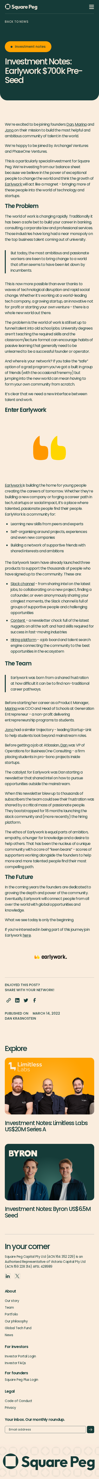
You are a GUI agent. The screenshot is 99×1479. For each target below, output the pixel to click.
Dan (70, 124)
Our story (12, 1301)
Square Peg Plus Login (21, 1379)
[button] (91, 7)
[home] (29, 7)
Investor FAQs (15, 1363)
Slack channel (23, 584)
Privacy (10, 1407)
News (9, 1335)
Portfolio (11, 1314)
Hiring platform (23, 640)
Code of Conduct (18, 1401)
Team (9, 1307)
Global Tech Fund (18, 1328)
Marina (81, 124)
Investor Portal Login (20, 1356)
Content (18, 620)
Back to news (17, 22)
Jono (9, 130)
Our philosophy (16, 1321)
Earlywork (14, 184)
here (27, 935)
